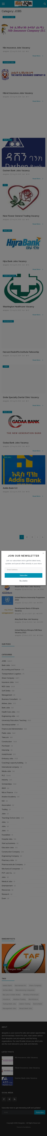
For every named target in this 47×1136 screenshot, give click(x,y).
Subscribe (23, 575)
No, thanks (23, 581)
